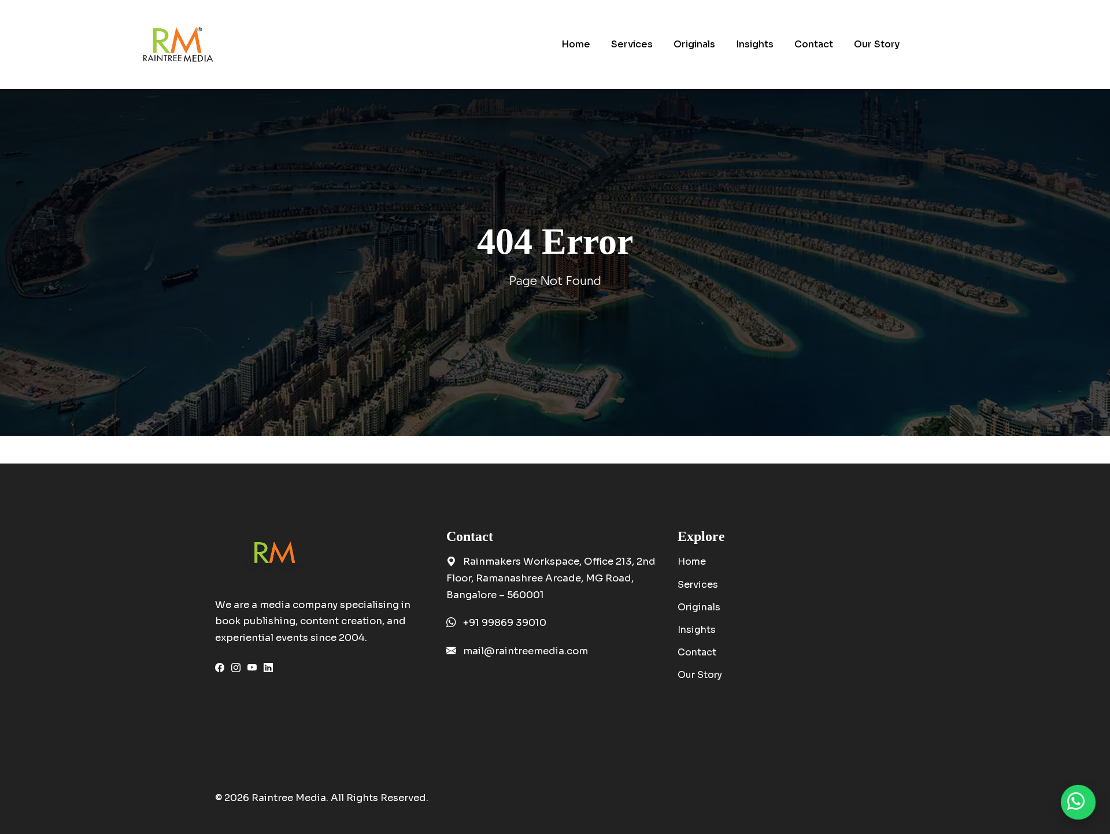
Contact (697, 652)
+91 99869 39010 (504, 623)
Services (698, 585)
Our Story (700, 675)
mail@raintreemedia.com (525, 651)
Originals (699, 607)
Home (692, 561)
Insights (697, 630)
